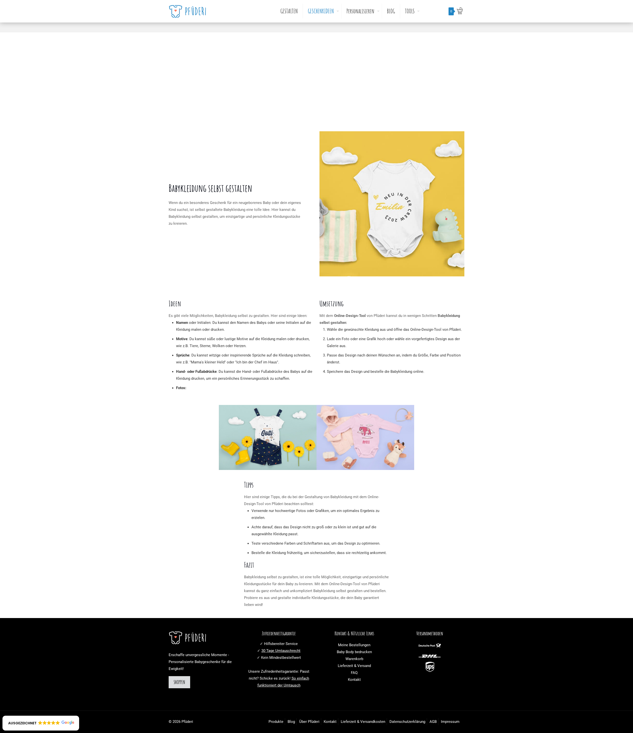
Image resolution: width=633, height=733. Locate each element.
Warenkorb (354, 659)
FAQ (354, 672)
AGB (433, 721)
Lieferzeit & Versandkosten (363, 721)
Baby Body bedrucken (354, 652)
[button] (40, 723)
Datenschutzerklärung (407, 721)
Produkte (276, 721)
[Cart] (459, 11)
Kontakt (354, 679)
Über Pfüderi (309, 721)
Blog (291, 721)
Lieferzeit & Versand (354, 666)
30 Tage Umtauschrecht (280, 650)
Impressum (450, 721)
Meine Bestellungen (354, 645)
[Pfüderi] (189, 11)
